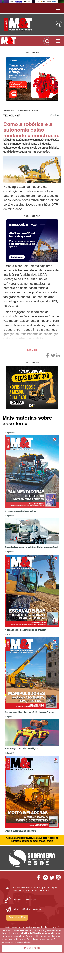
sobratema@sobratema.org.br (27, 909)
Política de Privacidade (33, 933)
